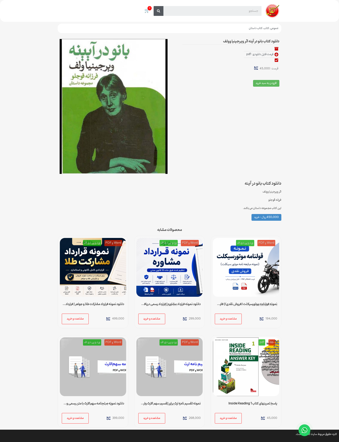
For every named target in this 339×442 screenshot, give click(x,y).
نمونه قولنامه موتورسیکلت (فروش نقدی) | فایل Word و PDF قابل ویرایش (247, 306)
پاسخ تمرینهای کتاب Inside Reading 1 (252, 403)
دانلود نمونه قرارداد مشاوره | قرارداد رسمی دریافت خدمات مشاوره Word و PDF (171, 306)
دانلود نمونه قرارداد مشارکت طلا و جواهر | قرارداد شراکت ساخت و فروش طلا (95, 306)
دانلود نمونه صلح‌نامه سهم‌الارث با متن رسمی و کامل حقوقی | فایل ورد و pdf (95, 405)
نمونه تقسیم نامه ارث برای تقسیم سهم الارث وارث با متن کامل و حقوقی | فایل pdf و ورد (170, 405)
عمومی (274, 28)
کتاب (266, 28)
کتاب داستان (255, 28)
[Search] (158, 11)
